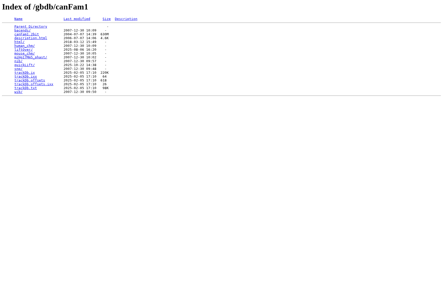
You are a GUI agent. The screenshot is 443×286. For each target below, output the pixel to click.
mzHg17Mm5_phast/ (30, 57)
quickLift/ (24, 65)
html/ (19, 42)
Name (18, 19)
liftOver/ (23, 49)
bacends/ (22, 30)
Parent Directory (30, 26)
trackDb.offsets (29, 80)
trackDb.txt (25, 88)
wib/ (18, 92)
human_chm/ (24, 46)
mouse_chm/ (24, 53)
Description (126, 19)
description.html (30, 38)
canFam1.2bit (26, 34)
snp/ (18, 69)
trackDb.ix (24, 73)
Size (107, 19)
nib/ (18, 61)
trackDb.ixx (25, 76)
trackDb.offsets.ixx (33, 84)
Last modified (77, 19)
